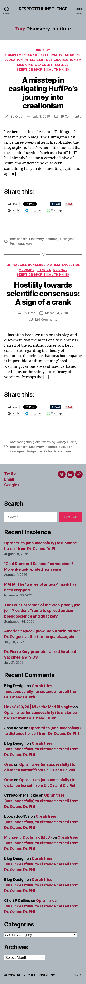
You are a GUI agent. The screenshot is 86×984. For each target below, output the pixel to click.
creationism (19, 239)
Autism (53, 264)
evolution (65, 447)
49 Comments (70, 116)
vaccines (64, 451)
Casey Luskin (66, 442)
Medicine (25, 65)
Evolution (13, 60)
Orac (19, 116)
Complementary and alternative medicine (43, 55)
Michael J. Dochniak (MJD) (28, 837)
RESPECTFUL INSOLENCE (43, 9)
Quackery (44, 65)
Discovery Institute (43, 239)
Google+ (11, 485)
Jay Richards (47, 451)
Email (9, 479)
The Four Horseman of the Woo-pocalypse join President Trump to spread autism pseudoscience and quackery (42, 610)
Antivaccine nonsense (25, 264)
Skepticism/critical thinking (43, 69)
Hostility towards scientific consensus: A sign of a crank (43, 293)
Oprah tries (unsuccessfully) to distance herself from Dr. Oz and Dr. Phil (41, 691)
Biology (43, 50)
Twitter (10, 473)
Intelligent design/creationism (53, 60)
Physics (44, 269)
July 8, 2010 (41, 116)
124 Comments (46, 319)
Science (62, 65)
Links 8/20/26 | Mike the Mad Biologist (38, 707)
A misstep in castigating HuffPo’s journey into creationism (42, 92)
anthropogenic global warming (32, 442)
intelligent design (23, 451)
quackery (25, 244)
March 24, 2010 (56, 313)
